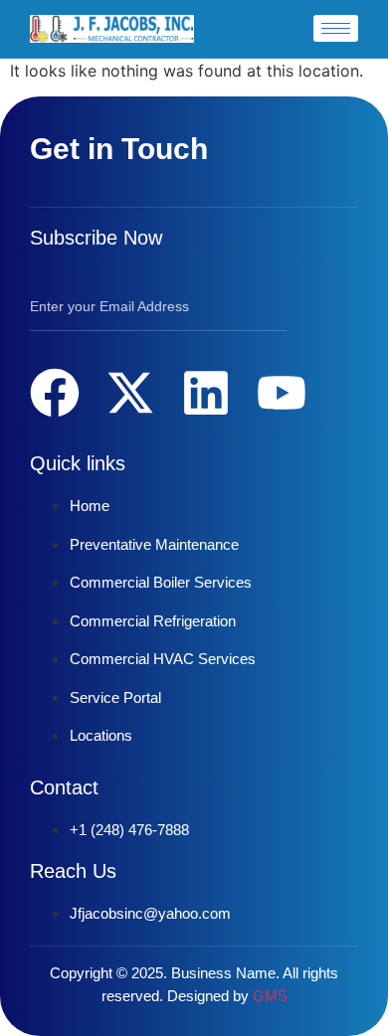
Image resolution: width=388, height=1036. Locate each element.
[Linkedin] (206, 393)
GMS (270, 995)
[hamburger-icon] (335, 28)
